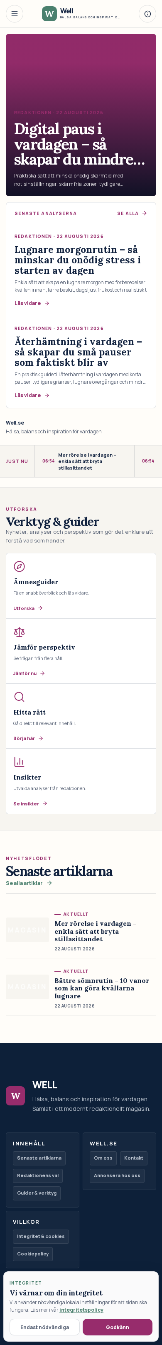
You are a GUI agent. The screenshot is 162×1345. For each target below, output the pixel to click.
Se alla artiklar (24, 883)
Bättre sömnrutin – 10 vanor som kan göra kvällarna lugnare (101, 988)
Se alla (128, 213)
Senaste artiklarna (39, 1158)
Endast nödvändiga (44, 1327)
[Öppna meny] (14, 13)
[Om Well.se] (147, 13)
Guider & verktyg (36, 1193)
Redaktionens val (38, 1175)
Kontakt (133, 1158)
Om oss (103, 1158)
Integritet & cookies (41, 1236)
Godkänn (117, 1327)
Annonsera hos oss (117, 1175)
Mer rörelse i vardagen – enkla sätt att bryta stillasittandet (79, 461)
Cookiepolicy (33, 1253)
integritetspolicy (81, 1309)
